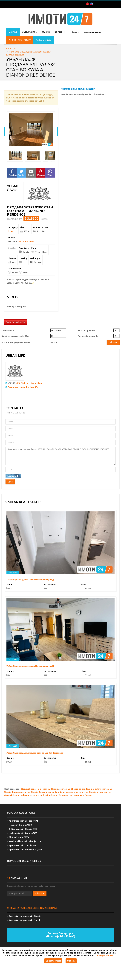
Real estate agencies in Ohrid (24, 920)
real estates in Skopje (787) (23, 833)
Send (10, 481)
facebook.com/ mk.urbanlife (23, 387)
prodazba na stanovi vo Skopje (79, 792)
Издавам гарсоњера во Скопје (75, 795)
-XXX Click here (26, 241)
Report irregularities (15, 322)
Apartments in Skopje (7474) (23, 820)
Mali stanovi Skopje (48, 788)
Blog (74, 32)
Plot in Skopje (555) (19, 837)
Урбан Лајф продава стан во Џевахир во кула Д (30, 579)
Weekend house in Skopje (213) (25, 841)
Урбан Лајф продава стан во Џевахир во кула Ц (30, 666)
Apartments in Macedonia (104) (25, 849)
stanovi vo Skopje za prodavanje (76, 788)
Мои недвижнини (92, 32)
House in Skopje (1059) (20, 824)
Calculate (113, 342)
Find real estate (43, 40)
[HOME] (60, 21)
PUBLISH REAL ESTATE (20, 40)
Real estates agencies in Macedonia (33, 907)
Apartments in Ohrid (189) (22, 845)
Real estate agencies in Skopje (25, 916)
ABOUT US (60, 32)
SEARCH (46, 32)
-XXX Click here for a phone (29, 383)
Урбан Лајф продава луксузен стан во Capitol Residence (34, 753)
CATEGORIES (28, 32)
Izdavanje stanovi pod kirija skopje (38, 795)
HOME (14, 32)
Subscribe (39, 893)
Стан (16, 48)
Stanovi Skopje (29, 788)
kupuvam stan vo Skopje (25, 792)
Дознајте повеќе (104, 955)
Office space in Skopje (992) (23, 829)
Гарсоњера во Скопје (50, 792)
